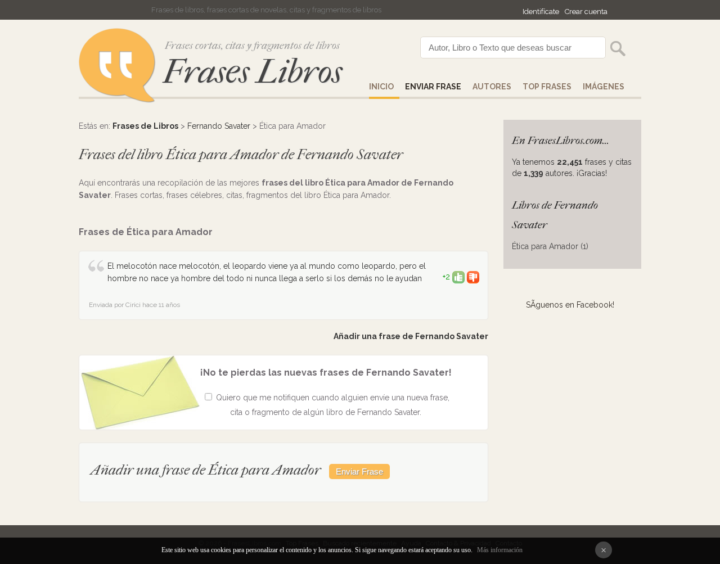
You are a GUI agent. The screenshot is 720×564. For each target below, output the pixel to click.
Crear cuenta (586, 11)
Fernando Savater (218, 125)
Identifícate (541, 11)
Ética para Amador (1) (550, 246)
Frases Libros (252, 72)
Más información (500, 550)
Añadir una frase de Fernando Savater (411, 336)
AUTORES (491, 86)
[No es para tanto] (473, 276)
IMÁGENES (603, 86)
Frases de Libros (145, 125)
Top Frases (547, 86)
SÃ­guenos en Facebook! (570, 304)
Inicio (381, 86)
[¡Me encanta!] (458, 276)
